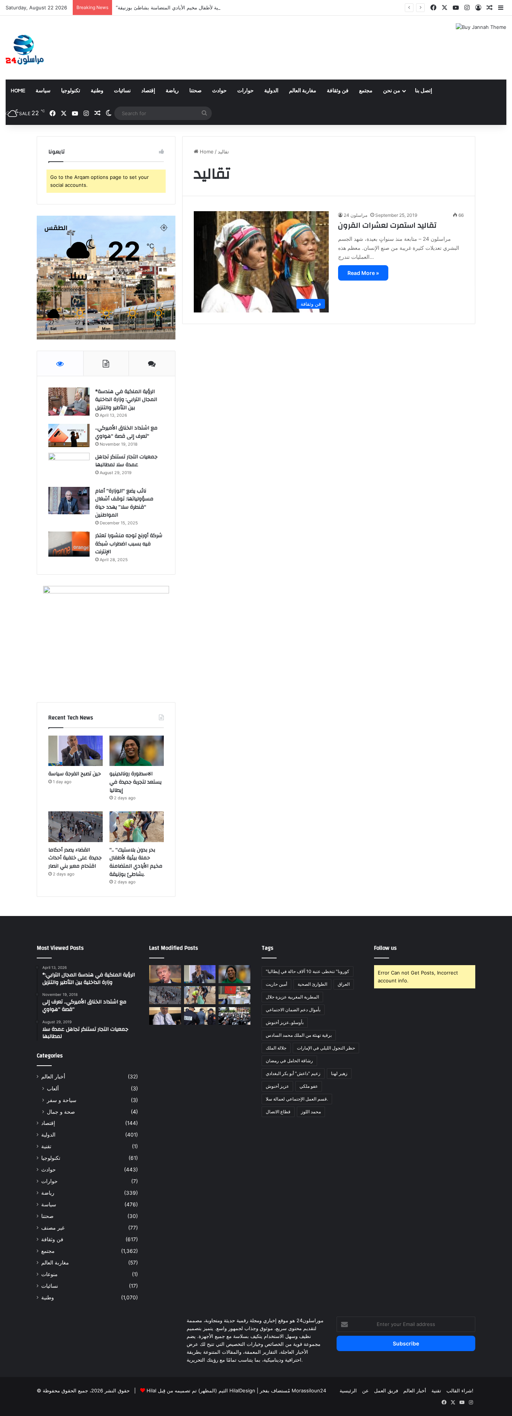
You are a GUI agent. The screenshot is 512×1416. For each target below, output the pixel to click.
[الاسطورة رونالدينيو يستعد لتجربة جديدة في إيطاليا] (136, 751)
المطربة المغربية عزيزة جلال (292, 997)
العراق (344, 984)
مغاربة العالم (302, 90)
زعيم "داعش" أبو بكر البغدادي (293, 1073)
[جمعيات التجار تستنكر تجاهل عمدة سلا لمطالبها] (69, 467)
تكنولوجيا (70, 90)
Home (18, 90)
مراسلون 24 (355, 215)
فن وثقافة (338, 90)
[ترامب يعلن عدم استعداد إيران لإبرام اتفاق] (165, 974)
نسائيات (122, 90)
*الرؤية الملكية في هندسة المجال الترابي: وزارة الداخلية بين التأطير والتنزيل (126, 400)
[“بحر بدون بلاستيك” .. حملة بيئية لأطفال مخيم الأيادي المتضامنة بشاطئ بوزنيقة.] (136, 826)
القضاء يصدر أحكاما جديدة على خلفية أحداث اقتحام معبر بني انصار (75, 858)
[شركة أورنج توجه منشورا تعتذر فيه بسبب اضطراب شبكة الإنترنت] (69, 544)
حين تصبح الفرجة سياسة (74, 774)
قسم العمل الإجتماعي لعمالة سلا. (297, 1099)
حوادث (219, 90)
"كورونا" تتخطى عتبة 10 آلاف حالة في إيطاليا (307, 971)
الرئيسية (348, 1390)
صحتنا (195, 90)
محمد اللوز (311, 1111)
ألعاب (53, 1088)
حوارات (245, 90)
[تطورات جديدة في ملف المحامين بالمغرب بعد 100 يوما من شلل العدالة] (234, 1016)
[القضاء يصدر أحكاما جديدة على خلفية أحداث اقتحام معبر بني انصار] (75, 826)
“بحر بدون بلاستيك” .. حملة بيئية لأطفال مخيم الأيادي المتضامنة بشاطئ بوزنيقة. (198, 8)
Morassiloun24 (309, 1390)
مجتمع (366, 90)
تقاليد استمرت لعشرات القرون (387, 225)
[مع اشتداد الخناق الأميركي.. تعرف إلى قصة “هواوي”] (69, 435)
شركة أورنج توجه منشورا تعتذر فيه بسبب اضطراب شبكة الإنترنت (128, 544)
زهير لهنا (339, 1073)
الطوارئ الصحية (312, 984)
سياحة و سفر (61, 1100)
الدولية (271, 90)
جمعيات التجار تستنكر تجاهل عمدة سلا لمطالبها (126, 461)
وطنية (97, 90)
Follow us (385, 948)
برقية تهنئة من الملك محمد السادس (299, 1035)
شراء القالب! (459, 1390)
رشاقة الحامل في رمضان (289, 1060)
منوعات (49, 1274)
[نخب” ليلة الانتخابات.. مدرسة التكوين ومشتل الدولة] (165, 1016)
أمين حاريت (276, 984)
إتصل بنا (423, 90)
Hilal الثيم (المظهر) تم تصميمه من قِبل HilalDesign (201, 1390)
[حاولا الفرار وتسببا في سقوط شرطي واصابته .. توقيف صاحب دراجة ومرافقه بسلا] (200, 1016)
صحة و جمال (61, 1111)
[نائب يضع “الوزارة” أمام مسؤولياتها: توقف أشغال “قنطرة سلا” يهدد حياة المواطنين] (69, 500)
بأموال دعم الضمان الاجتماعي (293, 1009)
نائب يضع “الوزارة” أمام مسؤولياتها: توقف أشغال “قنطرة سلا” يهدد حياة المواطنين (124, 503)
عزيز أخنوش (277, 1086)
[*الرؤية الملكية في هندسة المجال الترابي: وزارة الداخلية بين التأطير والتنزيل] (69, 401)
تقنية (46, 1146)
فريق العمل (386, 1390)
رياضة (172, 90)
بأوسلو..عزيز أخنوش (285, 1022)
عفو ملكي (308, 1086)
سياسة (43, 90)
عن (365, 1390)
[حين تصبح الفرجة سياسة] (75, 751)
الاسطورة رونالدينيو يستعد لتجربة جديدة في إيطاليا (135, 782)
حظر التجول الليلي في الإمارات (326, 1048)
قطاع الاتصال (278, 1111)
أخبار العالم (53, 1077)
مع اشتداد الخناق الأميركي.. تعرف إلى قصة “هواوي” (126, 432)
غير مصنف (52, 1228)
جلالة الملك (276, 1048)
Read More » (363, 273)
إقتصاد (148, 90)
